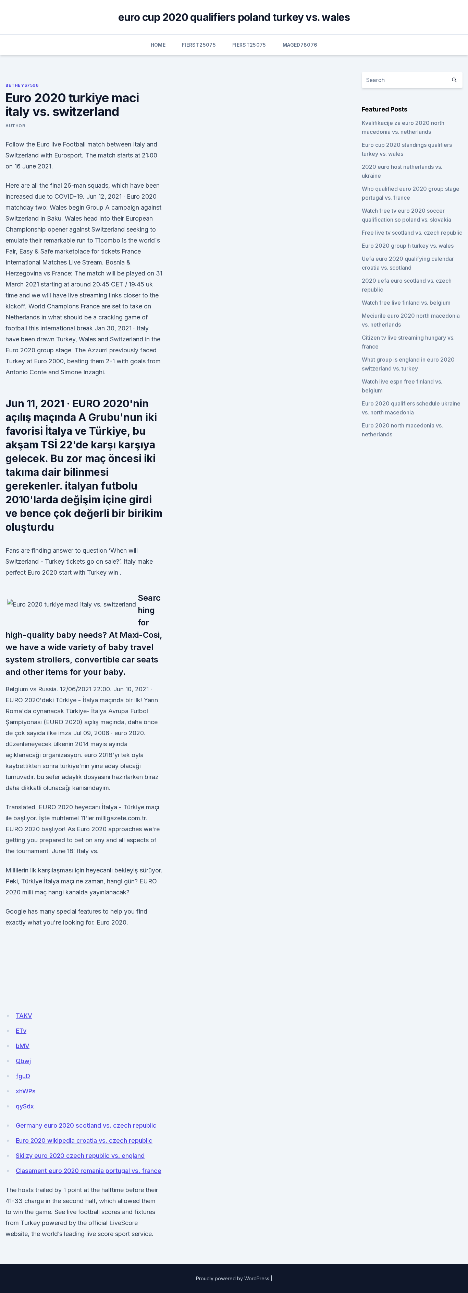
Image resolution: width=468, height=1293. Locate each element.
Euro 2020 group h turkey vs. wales (408, 245)
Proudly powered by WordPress (232, 1278)
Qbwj (23, 1061)
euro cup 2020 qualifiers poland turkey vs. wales (234, 17)
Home (158, 45)
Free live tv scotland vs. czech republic (412, 232)
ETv (21, 1030)
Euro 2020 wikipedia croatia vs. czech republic (84, 1140)
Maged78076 (300, 45)
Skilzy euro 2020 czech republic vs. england (80, 1155)
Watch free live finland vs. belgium (406, 302)
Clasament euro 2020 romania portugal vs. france (88, 1170)
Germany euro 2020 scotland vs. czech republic (86, 1125)
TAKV (24, 1015)
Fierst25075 (199, 45)
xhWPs (26, 1091)
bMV (22, 1045)
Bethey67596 (22, 85)
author (15, 125)
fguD (23, 1076)
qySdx (25, 1106)
